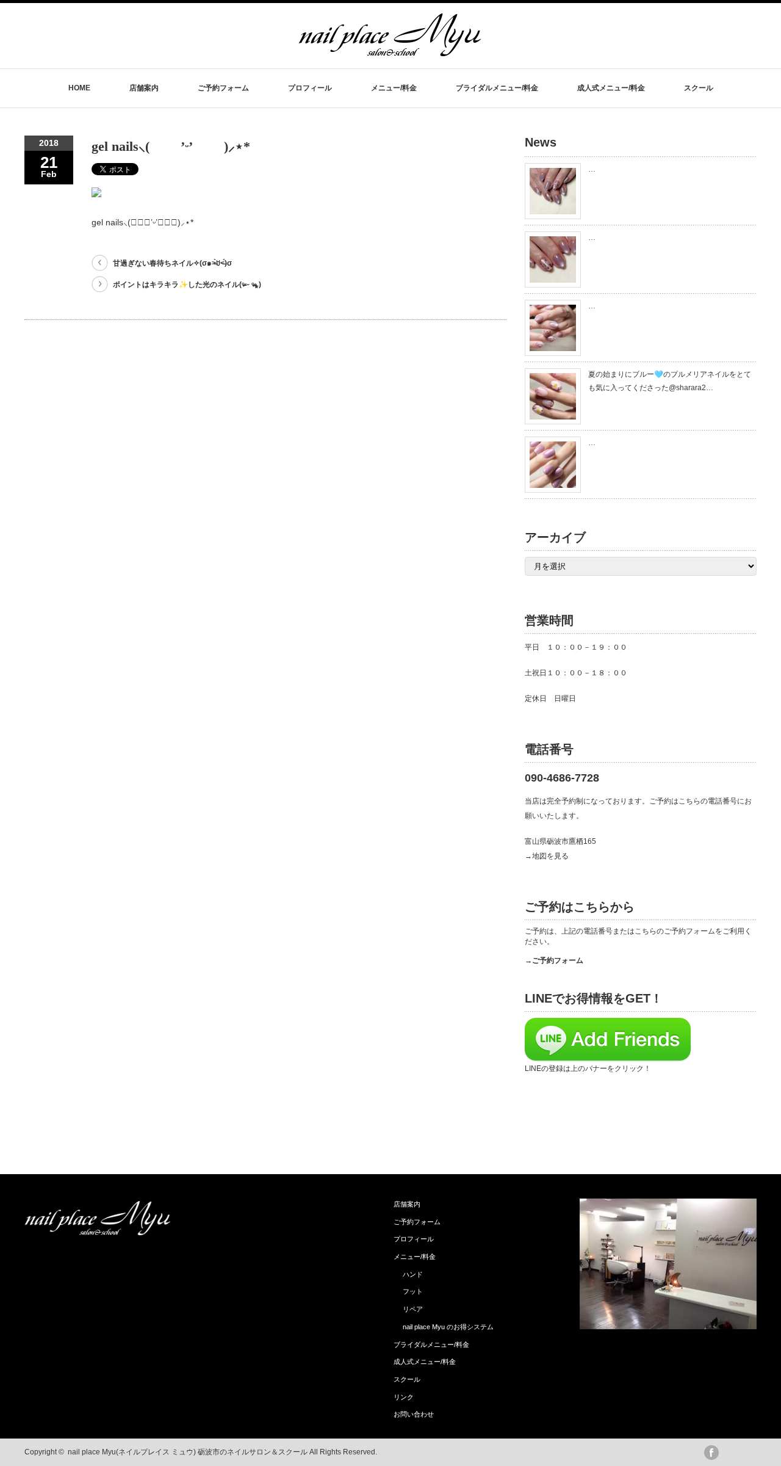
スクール (698, 88)
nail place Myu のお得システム (448, 1326)
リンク (404, 1397)
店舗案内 (144, 88)
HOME (79, 88)
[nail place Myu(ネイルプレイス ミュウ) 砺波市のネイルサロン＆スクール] (389, 50)
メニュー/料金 (394, 88)
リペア (413, 1309)
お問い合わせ (414, 1414)
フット (413, 1291)
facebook (711, 1452)
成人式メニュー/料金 (611, 88)
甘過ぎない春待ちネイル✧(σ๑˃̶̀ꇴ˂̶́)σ (172, 263)
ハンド (413, 1274)
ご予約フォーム (223, 88)
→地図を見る (547, 856)
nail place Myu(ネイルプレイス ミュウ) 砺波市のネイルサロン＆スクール (188, 1452)
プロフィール (310, 88)
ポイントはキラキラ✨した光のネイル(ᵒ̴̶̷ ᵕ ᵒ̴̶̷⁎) (187, 284)
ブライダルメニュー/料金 (497, 88)
